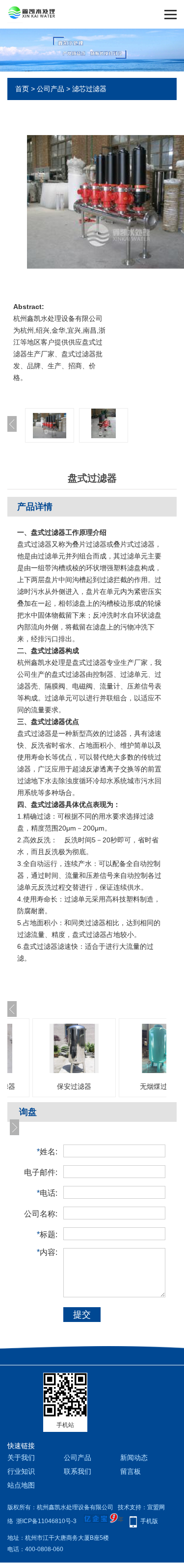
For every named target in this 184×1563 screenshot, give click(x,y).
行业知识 (21, 1471)
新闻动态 (134, 1457)
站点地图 (21, 1485)
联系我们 (77, 1471)
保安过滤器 (74, 1086)
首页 (22, 89)
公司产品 (50, 89)
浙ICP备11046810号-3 (46, 1521)
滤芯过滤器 (89, 89)
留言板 (130, 1471)
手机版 (149, 1521)
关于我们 (21, 1457)
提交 (82, 1315)
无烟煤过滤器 (160, 1086)
